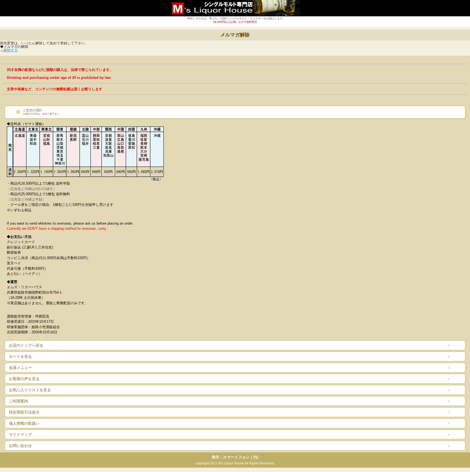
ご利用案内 (18, 401)
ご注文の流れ (41, 111)
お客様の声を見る (24, 379)
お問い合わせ (20, 445)
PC (256, 457)
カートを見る (20, 356)
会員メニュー (20, 367)
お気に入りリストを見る (30, 390)
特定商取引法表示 (24, 412)
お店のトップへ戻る (26, 345)
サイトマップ (20, 434)
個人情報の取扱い (24, 423)
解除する (11, 50)
